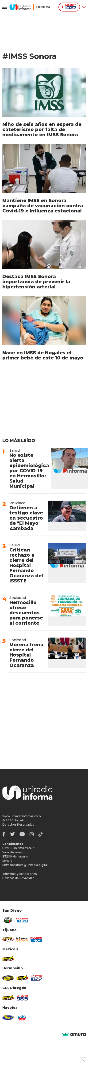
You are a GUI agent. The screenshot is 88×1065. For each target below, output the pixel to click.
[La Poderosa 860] (22, 939)
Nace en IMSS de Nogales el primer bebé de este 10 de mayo (42, 355)
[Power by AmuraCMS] (74, 1034)
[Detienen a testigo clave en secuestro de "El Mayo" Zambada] (67, 516)
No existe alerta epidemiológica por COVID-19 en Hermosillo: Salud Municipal (29, 470)
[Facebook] (3, 834)
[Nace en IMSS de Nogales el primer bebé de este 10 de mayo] (44, 320)
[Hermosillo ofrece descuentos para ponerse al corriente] (67, 610)
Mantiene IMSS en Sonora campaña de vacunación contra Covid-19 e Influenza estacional (42, 206)
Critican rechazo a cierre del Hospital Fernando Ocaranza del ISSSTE (26, 565)
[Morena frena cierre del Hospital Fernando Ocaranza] (67, 653)
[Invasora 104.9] (8, 958)
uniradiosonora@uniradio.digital (25, 865)
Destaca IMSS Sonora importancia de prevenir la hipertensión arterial (36, 282)
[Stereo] (8, 978)
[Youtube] (22, 834)
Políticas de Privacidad (18, 878)
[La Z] (36, 978)
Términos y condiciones (19, 874)
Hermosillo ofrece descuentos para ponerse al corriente (26, 613)
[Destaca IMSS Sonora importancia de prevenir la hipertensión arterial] (44, 244)
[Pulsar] (22, 920)
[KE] (8, 1017)
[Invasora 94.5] (8, 939)
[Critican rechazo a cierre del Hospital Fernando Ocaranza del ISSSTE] (67, 563)
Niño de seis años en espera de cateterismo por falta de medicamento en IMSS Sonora (41, 129)
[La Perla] (22, 1017)
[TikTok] (40, 834)
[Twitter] (12, 834)
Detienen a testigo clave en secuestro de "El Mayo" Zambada (26, 518)
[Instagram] (32, 834)
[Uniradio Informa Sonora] (29, 7)
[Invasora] (8, 920)
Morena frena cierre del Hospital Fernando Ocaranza (26, 655)
